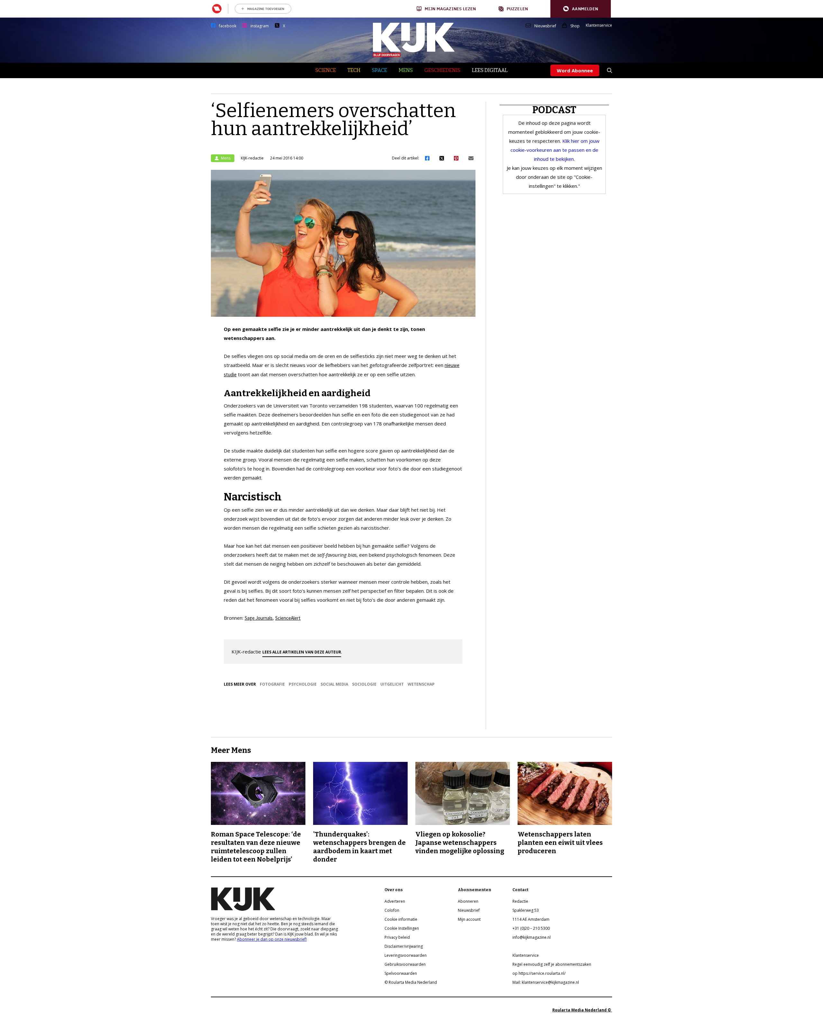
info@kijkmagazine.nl (531, 937)
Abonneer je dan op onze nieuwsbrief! (272, 939)
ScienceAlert (288, 618)
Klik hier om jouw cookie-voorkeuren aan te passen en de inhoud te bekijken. (555, 150)
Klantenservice (599, 25)
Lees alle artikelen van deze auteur (301, 652)
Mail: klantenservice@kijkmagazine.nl (545, 982)
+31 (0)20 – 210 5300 (531, 928)
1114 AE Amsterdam (530, 919)
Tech (354, 70)
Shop (575, 26)
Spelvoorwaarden (400, 973)
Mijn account (469, 919)
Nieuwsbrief (545, 26)
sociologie (364, 684)
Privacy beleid (397, 937)
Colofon (391, 910)
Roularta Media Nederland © (582, 1010)
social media (334, 684)
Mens (406, 70)
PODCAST (554, 110)
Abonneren (468, 901)
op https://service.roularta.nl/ (538, 973)
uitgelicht (392, 684)
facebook (227, 26)
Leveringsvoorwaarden (405, 955)
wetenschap (421, 684)
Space (379, 70)
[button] (580, 9)
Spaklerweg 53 (525, 910)
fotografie (272, 684)
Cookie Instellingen (401, 928)
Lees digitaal (490, 70)
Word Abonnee (575, 70)
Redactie (520, 901)
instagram (259, 26)
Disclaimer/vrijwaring (403, 946)
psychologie (303, 684)
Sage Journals (259, 618)
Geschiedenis (442, 70)
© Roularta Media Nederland (410, 982)
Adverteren (394, 901)
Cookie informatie (400, 919)
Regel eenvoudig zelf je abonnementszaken (551, 964)
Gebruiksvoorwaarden (405, 964)
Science (325, 70)
